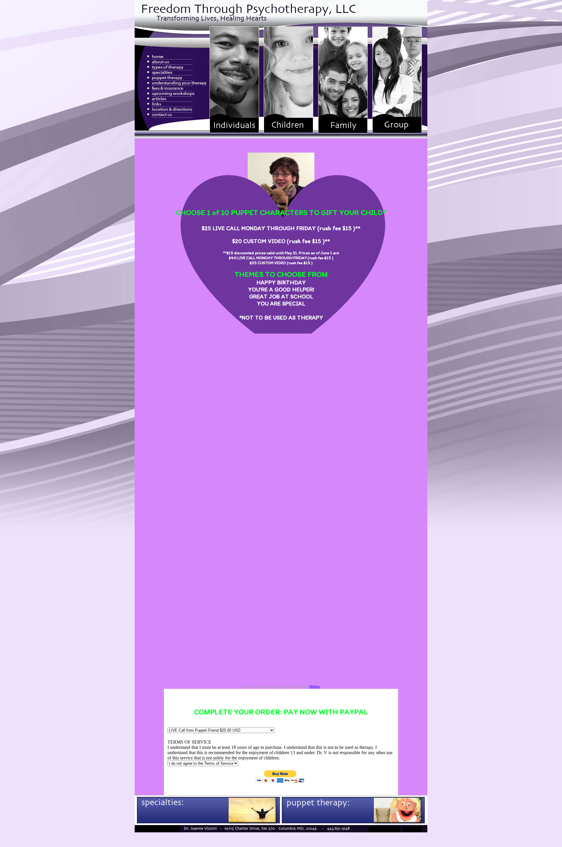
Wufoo (314, 686)
